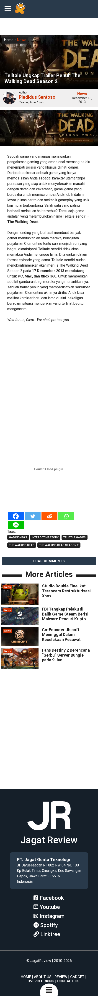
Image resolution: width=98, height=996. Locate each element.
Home (8, 40)
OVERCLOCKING (41, 981)
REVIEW (60, 977)
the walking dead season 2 (59, 545)
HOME (26, 977)
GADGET (77, 977)
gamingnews (18, 537)
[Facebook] (16, 516)
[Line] (16, 525)
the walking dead (21, 545)
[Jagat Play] (20, 8)
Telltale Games (74, 537)
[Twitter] (33, 516)
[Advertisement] (49, 375)
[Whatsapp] (66, 516)
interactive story (45, 537)
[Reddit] (49, 516)
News (21, 40)
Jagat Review (49, 840)
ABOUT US (43, 977)
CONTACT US (68, 981)
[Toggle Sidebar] (9, 9)
